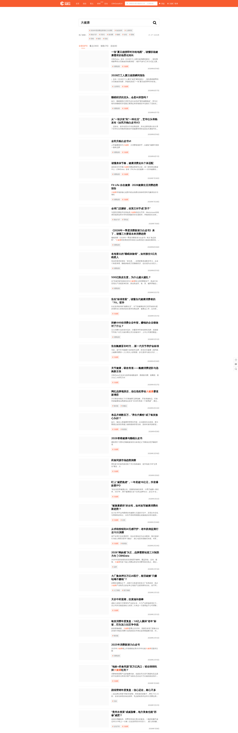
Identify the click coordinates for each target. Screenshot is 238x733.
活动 (106, 3)
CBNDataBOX (116, 3)
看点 (91, 3)
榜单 (99, 3)
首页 (77, 3)
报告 (84, 3)
